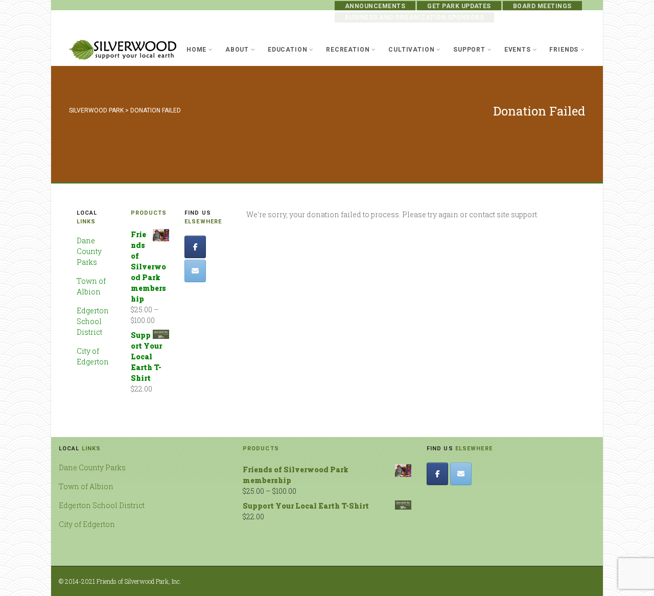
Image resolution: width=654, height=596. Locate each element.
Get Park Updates (459, 6)
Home (196, 49)
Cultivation (411, 49)
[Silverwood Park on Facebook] (195, 247)
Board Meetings (542, 6)
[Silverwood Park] (123, 49)
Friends (563, 49)
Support (469, 49)
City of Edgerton (87, 524)
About (237, 49)
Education (288, 49)
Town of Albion (86, 486)
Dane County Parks (89, 251)
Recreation (347, 49)
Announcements (375, 6)
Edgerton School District (93, 321)
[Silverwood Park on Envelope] (195, 271)
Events (517, 49)
